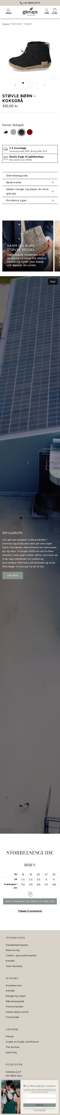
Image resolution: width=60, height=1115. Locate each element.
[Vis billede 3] (30, 83)
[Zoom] (53, 76)
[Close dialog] (57, 1081)
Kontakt (10, 961)
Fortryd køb (12, 1017)
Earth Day (11, 1052)
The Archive (13, 1047)
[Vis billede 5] (37, 83)
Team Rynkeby (14, 966)
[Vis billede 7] (31, 86)
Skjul (52, 281)
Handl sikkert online (17, 1012)
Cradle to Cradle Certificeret (22, 1042)
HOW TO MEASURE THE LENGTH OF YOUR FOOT (30, 901)
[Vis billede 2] (26, 83)
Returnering (13, 950)
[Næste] (44, 84)
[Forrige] (15, 84)
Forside (5, 24)
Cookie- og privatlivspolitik (21, 955)
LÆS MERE (12, 575)
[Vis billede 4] (33, 83)
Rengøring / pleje (16, 996)
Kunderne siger (16, 200)
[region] (30, 246)
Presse (10, 1036)
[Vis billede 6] (28, 86)
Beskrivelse (13, 182)
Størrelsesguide (17, 175)
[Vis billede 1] (23, 83)
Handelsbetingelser (17, 945)
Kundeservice (14, 985)
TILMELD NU (40, 1105)
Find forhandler (15, 1006)
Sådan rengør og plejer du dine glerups (27, 191)
